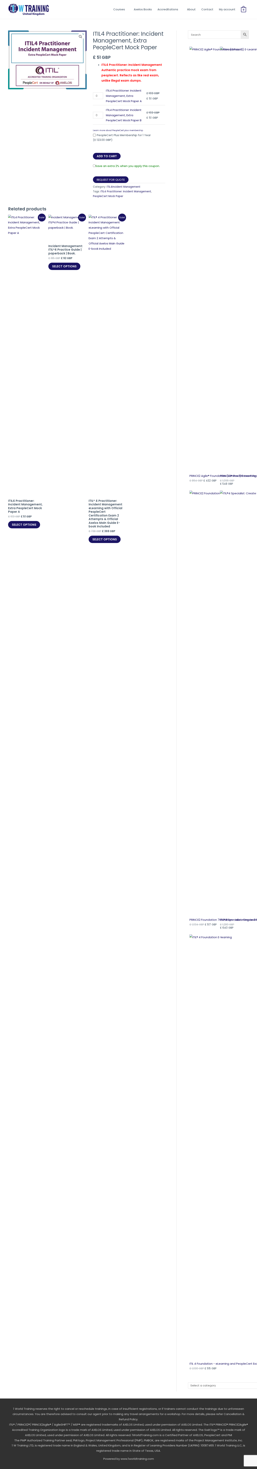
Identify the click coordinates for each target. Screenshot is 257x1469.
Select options (24, 525)
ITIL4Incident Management (123, 187)
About (191, 9)
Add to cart (107, 156)
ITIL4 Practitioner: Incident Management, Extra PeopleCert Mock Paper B (123, 115)
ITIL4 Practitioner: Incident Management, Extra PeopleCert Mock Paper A (124, 96)
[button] (80, 36)
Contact (207, 9)
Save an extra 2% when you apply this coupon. (127, 166)
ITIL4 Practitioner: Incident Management (125, 191)
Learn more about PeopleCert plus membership (118, 130)
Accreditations (167, 9)
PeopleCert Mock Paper (108, 196)
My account (227, 9)
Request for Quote (111, 180)
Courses (119, 9)
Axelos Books (143, 9)
